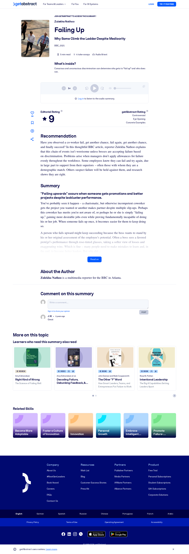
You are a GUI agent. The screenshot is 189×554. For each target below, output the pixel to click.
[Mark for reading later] (32, 123)
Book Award (53, 482)
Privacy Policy (33, 522)
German (40, 514)
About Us (51, 470)
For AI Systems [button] (90, 4)
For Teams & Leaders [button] (53, 4)
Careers (51, 488)
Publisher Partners (123, 470)
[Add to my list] (32, 131)
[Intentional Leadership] (157, 357)
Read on (94, 259)
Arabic (170, 514)
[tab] (93, 396)
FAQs (49, 495)
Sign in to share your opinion (59, 311)
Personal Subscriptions (159, 476)
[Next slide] (174, 395)
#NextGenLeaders (56, 476)
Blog (83, 476)
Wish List (85, 470)
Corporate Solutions (158, 495)
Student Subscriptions (159, 482)
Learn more (51, 549)
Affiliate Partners (122, 482)
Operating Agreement (114, 522)
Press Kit (85, 488)
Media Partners (122, 476)
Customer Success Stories (93, 482)
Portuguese (127, 514)
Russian (83, 514)
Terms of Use (71, 522)
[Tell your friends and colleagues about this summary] (32, 139)
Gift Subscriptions (157, 488)
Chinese (104, 514)
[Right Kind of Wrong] (32, 357)
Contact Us (52, 501)
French (150, 514)
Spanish (61, 514)
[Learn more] (61, 111)
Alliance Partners (122, 488)
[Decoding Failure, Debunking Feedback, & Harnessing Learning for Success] (74, 357)
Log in (81, 98)
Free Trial (152, 470)
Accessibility (156, 522)
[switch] (94, 88)
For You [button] (75, 4)
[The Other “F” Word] (115, 357)
